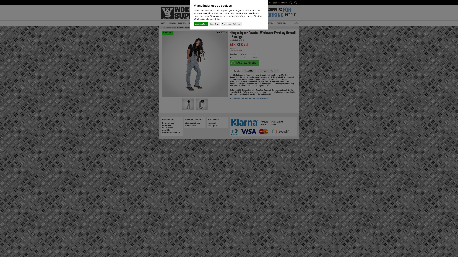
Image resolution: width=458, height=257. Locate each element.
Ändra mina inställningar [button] (231, 24)
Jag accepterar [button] (201, 24)
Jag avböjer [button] (214, 24)
